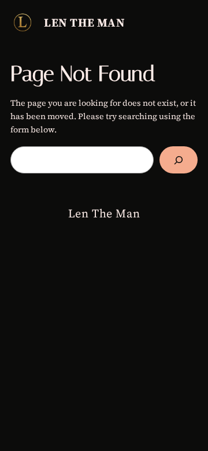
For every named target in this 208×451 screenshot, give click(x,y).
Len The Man (84, 22)
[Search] (178, 159)
